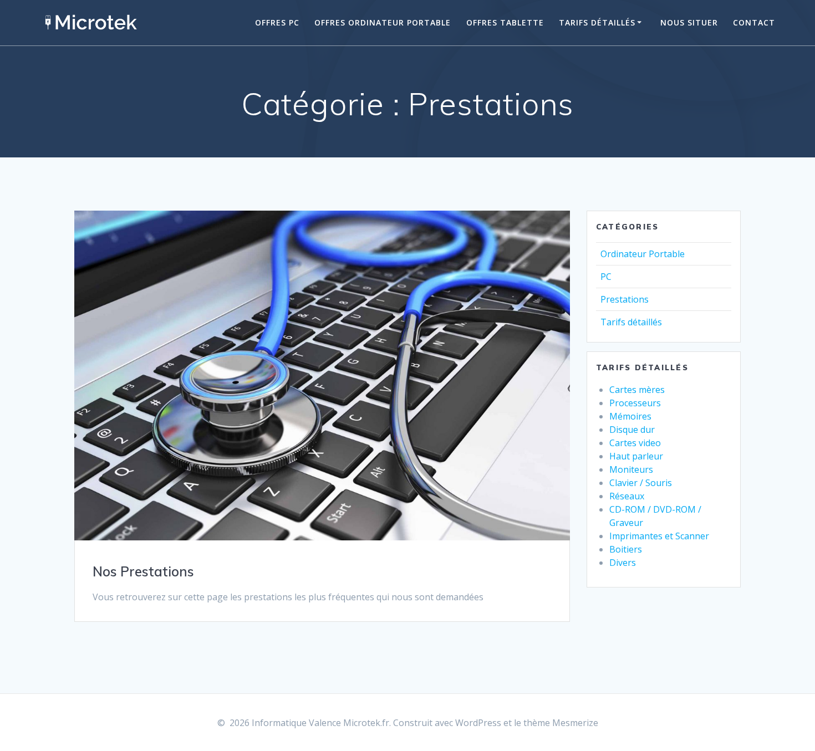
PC (606, 276)
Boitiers (625, 549)
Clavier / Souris (640, 483)
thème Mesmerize (560, 723)
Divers (622, 562)
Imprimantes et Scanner (659, 536)
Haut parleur (636, 456)
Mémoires (630, 416)
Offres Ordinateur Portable (382, 22)
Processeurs (635, 403)
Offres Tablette (505, 22)
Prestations (624, 299)
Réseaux (626, 496)
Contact (754, 22)
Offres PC (277, 22)
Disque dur (632, 429)
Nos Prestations (143, 571)
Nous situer (689, 22)
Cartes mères (637, 390)
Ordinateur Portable (642, 254)
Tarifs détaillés (597, 22)
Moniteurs (631, 469)
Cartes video (635, 443)
